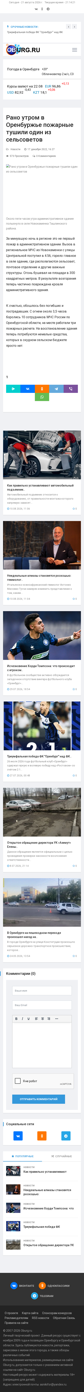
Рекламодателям (16, 1318)
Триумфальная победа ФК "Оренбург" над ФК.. (39, 756)
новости (47, 1345)
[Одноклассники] (42, 389)
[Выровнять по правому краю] (49, 1019)
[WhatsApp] (42, 397)
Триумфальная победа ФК (41, 1226)
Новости (15, 149)
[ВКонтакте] (27, 389)
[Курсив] (22, 1019)
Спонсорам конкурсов (57, 1313)
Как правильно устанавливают (44, 1171)
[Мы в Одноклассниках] (42, 9)
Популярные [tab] (24, 1156)
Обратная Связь (64, 1318)
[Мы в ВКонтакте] (36, 9)
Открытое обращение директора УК (48, 1245)
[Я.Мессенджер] (13, 389)
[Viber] (71, 389)
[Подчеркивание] (28, 1019)
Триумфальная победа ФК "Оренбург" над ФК (35, 32)
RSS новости (40, 1318)
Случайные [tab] (63, 1156)
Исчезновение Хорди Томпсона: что (48, 1208)
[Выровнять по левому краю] (36, 1019)
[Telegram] (56, 389)
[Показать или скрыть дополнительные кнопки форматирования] (57, 1019)
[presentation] (68, 26)
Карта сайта (30, 1313)
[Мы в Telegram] (48, 9)
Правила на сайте (16, 1322)
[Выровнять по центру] (43, 1019)
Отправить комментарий (38, 1099)
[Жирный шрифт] (16, 1019)
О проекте (11, 1313)
